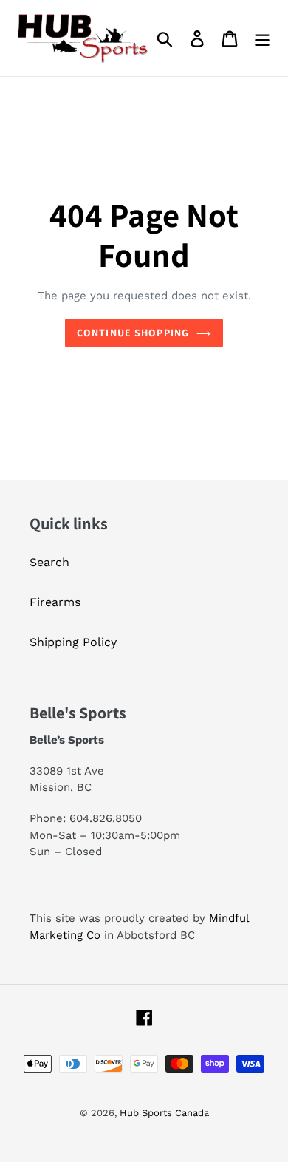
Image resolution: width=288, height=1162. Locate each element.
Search (49, 562)
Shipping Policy (73, 642)
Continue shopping (133, 332)
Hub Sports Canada (164, 1112)
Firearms (55, 602)
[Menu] (262, 38)
